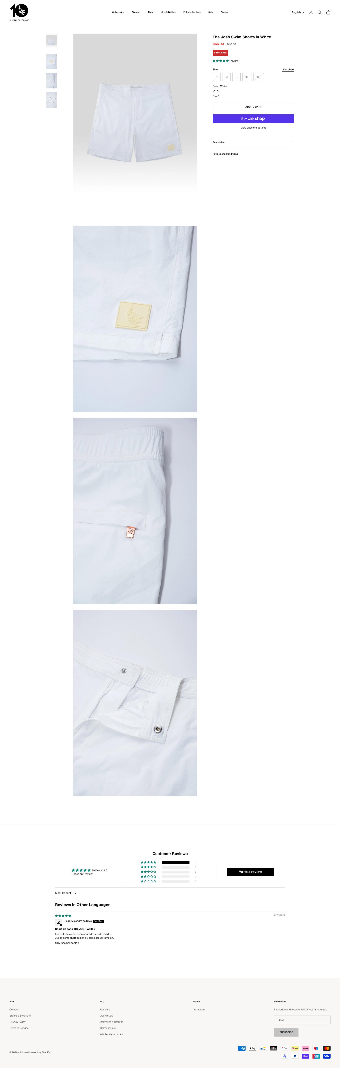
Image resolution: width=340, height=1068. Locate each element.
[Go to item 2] (51, 61)
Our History (106, 1015)
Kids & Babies (168, 12)
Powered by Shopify (39, 1052)
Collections (118, 12)
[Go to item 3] (51, 81)
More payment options (253, 127)
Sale (210, 12)
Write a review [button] (250, 872)
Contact (14, 1009)
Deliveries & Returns (111, 1022)
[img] (63, 915)
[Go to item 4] (51, 100)
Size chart (288, 69)
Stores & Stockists (20, 1015)
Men (150, 12)
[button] (297, 12)
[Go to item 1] (51, 42)
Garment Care (108, 1028)
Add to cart (253, 106)
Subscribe (286, 1032)
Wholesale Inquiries (111, 1034)
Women (136, 12)
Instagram (199, 1009)
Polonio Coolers (191, 12)
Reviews (105, 1009)
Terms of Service (19, 1028)
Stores (224, 12)
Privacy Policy (17, 1022)
